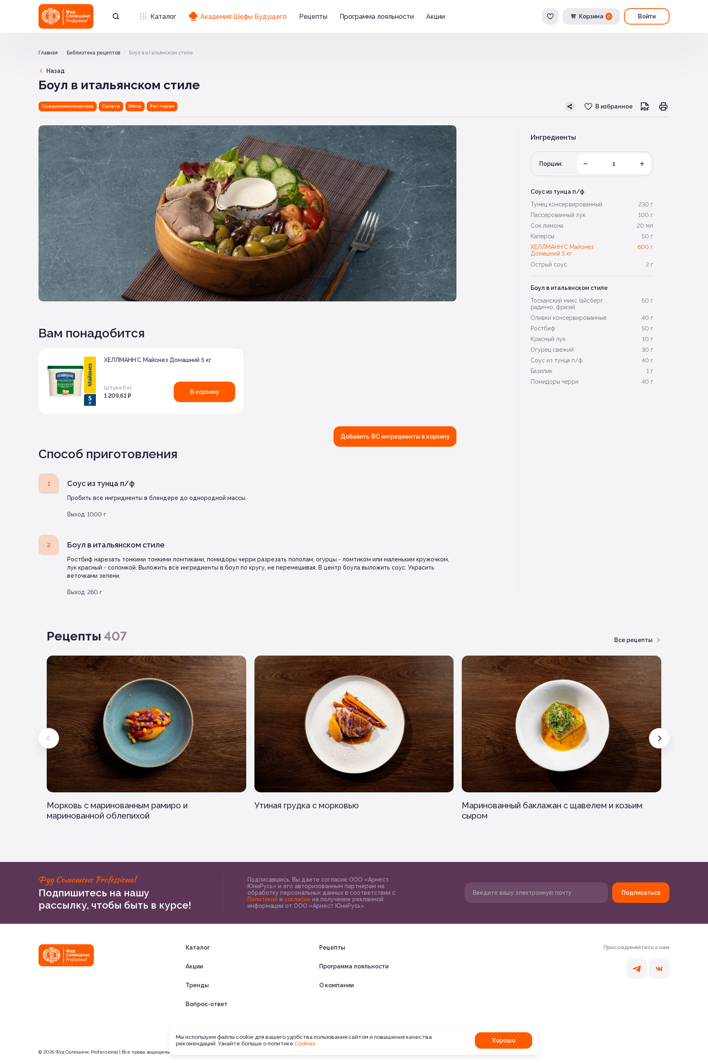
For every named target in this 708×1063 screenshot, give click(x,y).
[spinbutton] (613, 164)
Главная (48, 53)
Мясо (135, 106)
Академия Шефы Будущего (243, 16)
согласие (298, 899)
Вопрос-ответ (206, 1004)
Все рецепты (633, 640)
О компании (336, 985)
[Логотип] (66, 16)
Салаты (111, 106)
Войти (647, 16)
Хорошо (503, 1040)
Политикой (263, 899)
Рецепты (313, 16)
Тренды (197, 985)
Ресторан (162, 106)
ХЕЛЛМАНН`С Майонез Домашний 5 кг (157, 360)
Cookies (305, 1043)
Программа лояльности (377, 16)
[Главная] (66, 955)
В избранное (614, 106)
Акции (435, 16)
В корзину (204, 392)
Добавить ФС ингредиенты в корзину (395, 436)
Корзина (594, 16)
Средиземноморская (67, 106)
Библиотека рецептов (93, 53)
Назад (55, 71)
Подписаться (641, 892)
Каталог (163, 16)
